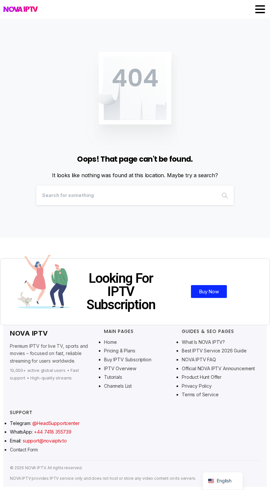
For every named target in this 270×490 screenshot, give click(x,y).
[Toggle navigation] (260, 9)
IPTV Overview (120, 368)
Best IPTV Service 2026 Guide (214, 350)
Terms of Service (200, 394)
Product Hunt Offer (202, 377)
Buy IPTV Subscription (127, 359)
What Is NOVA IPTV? (203, 342)
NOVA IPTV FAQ (199, 359)
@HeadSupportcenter (55, 423)
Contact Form (24, 449)
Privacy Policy (197, 386)
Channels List (118, 386)
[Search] (225, 195)
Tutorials (113, 377)
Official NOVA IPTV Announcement (218, 368)
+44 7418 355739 (52, 432)
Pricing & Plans (119, 350)
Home (110, 342)
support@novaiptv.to (45, 440)
